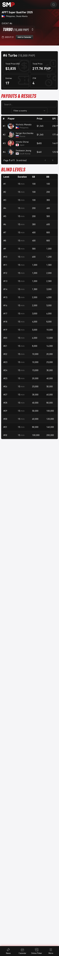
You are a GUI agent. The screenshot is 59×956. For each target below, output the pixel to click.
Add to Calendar (24, 37)
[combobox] (18, 29)
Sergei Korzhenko (24, 133)
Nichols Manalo (24, 124)
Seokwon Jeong (23, 150)
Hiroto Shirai (22, 141)
